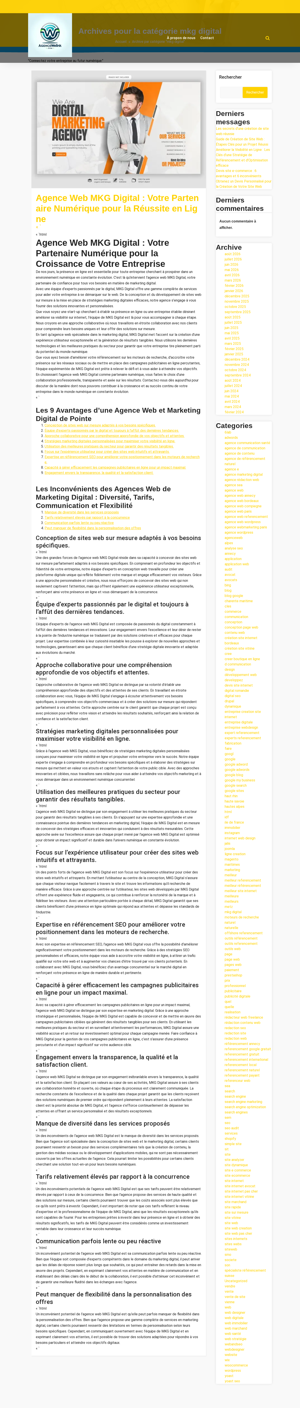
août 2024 (232, 380)
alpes (229, 543)
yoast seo (232, 1381)
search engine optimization (245, 1107)
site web (231, 1223)
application (233, 559)
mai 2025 (232, 333)
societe (231, 1260)
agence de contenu (240, 453)
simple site (233, 1144)
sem (228, 1117)
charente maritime (239, 601)
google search (236, 785)
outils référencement (241, 938)
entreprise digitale (239, 722)
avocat (230, 575)
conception (233, 622)
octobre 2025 (235, 307)
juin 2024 (231, 391)
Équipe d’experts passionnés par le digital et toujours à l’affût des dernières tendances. (112, 430)
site (228, 1154)
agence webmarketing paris (246, 527)
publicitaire (233, 991)
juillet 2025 (233, 322)
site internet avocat (240, 1186)
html (228, 812)
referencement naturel (242, 1070)
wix (227, 1360)
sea (227, 1086)
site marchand (235, 1202)
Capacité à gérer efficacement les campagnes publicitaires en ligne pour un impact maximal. (115, 467)
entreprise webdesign (241, 727)
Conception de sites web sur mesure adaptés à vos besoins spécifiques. (100, 425)
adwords (231, 438)
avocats (231, 580)
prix (227, 980)
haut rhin (231, 796)
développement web (241, 675)
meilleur (231, 875)
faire (228, 748)
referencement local (241, 1065)
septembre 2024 (238, 375)
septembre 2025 (238, 312)
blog (228, 590)
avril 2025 (232, 338)
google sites (234, 791)
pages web (233, 965)
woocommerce (236, 1365)
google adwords (237, 770)
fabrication (233, 743)
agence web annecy (240, 495)
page (228, 954)
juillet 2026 (233, 259)
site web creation (238, 1228)
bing (228, 585)
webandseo (233, 1344)
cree (228, 654)
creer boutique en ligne (242, 659)
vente (229, 1291)
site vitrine (233, 1218)
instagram (232, 833)
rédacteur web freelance (244, 1017)
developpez (234, 680)
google (230, 759)
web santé (233, 1334)
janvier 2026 (234, 291)
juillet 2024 (233, 386)
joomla (230, 849)
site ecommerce (237, 1175)
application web (237, 564)
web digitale (74, 185)
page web (232, 959)
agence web (131, 180)
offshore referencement (244, 933)
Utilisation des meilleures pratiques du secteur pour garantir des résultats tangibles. (109, 446)
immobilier (232, 828)
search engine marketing (243, 1102)
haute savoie (234, 801)
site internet (45, 185)
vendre (230, 1286)
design (230, 669)
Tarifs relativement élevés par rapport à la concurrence (87, 517)
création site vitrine (240, 648)
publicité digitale (237, 996)
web (59, 185)
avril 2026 (232, 275)
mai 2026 (232, 270)
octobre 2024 (235, 370)
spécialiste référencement (245, 1270)
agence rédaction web (242, 480)
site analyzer (234, 1160)
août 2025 (232, 317)
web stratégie (235, 1339)
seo (227, 1123)
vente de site (235, 1297)
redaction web (236, 1038)
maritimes (232, 864)
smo (228, 1255)
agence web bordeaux (242, 501)
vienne (230, 1302)
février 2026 (234, 286)
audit (228, 569)
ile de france (234, 822)
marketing (175, 180)
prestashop (233, 975)
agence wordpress (239, 532)
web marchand (236, 1328)
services (231, 1133)
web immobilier (236, 1323)
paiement (232, 970)
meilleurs (232, 901)
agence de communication (60, 180)
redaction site (235, 1033)
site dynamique (236, 1165)
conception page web (241, 627)
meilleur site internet (241, 891)
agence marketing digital (102, 180)
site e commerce (238, 1170)
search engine (235, 1096)
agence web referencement (246, 517)
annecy (230, 553)
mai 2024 (232, 396)
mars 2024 (233, 407)
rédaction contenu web (242, 1023)
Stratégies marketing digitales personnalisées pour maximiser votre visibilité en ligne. (110, 441)
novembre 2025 (237, 301)
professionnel (235, 986)
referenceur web (237, 1081)
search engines (236, 1112)
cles (228, 606)
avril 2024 (232, 401)
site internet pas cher (241, 1191)
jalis (227, 843)
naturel (230, 922)
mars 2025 (233, 344)
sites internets (236, 1239)
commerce (233, 611)
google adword (236, 764)
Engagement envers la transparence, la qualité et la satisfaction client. (99, 473)
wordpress (233, 1370)
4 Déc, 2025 (49, 175)
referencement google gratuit (248, 1049)
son (227, 1265)
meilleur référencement (243, 886)
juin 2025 (231, 328)
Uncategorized (236, 1281)
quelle (229, 1007)
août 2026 (232, 254)
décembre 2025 (237, 296)
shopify (230, 1139)
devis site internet (239, 685)
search (230, 1091)
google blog (234, 775)
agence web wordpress (243, 522)
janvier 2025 (234, 354)
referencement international (246, 1059)
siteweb (231, 1249)
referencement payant (242, 1075)
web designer (235, 1312)
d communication (238, 664)
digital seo (233, 696)
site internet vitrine (239, 1197)
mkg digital (192, 180)
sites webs (233, 1244)
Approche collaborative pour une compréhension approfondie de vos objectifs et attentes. (114, 436)
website (231, 1355)
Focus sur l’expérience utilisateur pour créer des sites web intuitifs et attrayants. (107, 452)
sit (227, 1149)
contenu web (235, 633)
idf (227, 817)
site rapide (233, 1207)
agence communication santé (247, 443)
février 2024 (234, 412)
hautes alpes (234, 806)
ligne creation (235, 854)
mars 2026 (233, 280)
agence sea (233, 485)
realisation (232, 1012)
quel (228, 1002)
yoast (229, 1376)
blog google (234, 596)
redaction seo (235, 1028)
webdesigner (234, 1349)
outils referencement (241, 944)
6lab (228, 432)
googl (229, 754)
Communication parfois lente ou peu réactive (79, 523)
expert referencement (242, 733)
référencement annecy (242, 1044)
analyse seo (234, 548)
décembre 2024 (237, 359)
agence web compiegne (243, 506)
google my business (240, 780)
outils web (233, 949)
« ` (117, 211)
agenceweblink (57, 170)
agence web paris (238, 511)
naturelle (231, 928)
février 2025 (234, 349)
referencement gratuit (242, 1054)
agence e (232, 469)
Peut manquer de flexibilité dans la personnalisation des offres (93, 528)
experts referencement (243, 738)
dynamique (233, 706)
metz (229, 907)
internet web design (240, 838)
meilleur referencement (243, 880)
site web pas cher (238, 1233)
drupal (229, 701)
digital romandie (237, 691)
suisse (229, 1276)
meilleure (232, 896)
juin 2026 (231, 264)
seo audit (232, 1128)
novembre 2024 (237, 365)
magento (232, 859)
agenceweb (234, 538)
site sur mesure (236, 1212)
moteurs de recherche (242, 917)
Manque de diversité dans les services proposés (82, 512)
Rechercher (230, 77)
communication (154, 180)
